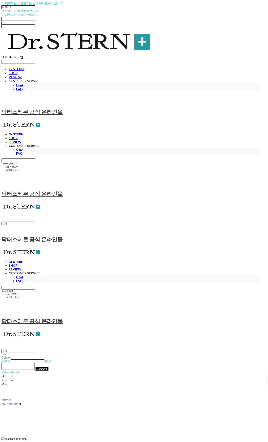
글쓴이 (5, 361)
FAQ (19, 89)
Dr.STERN (16, 69)
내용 (48, 361)
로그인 (12, 10)
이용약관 (6, 399)
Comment (42, 369)
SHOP (13, 73)
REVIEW (15, 77)
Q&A (19, 85)
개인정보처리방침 (11, 403)
